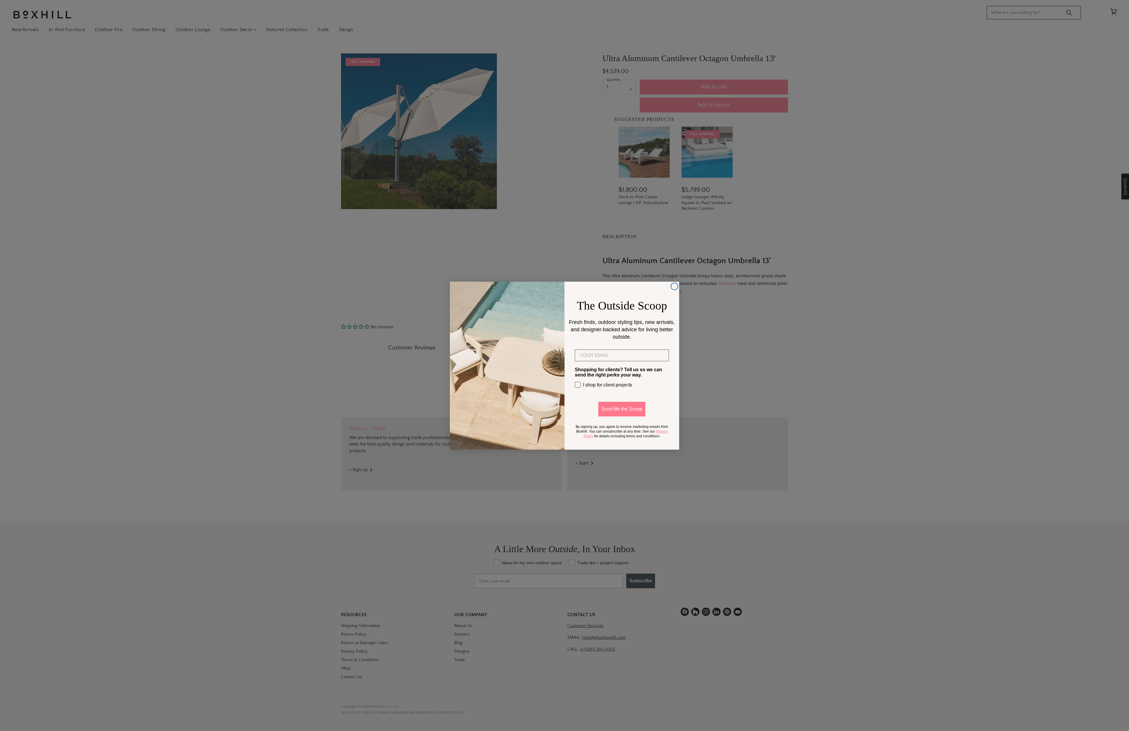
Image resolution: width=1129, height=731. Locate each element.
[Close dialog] (674, 286)
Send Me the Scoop (621, 408)
